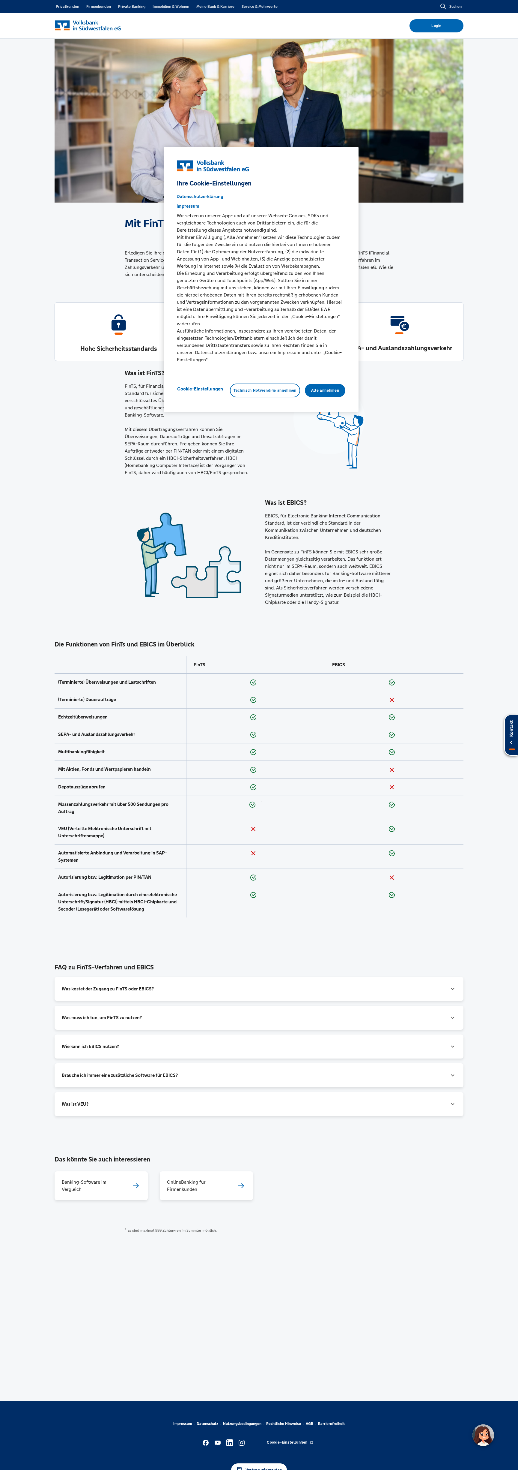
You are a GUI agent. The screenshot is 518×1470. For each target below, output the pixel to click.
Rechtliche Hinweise (283, 1423)
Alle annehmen (325, 390)
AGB (309, 1423)
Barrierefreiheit (331, 1423)
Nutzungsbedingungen (242, 1423)
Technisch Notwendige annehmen (265, 390)
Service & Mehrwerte (260, 6)
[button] (259, 989)
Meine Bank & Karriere (215, 6)
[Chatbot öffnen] (483, 1435)
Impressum (182, 1423)
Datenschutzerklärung (200, 196)
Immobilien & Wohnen (171, 6)
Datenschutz (207, 1423)
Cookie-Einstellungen (200, 389)
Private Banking (131, 6)
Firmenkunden (98, 6)
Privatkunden (67, 6)
